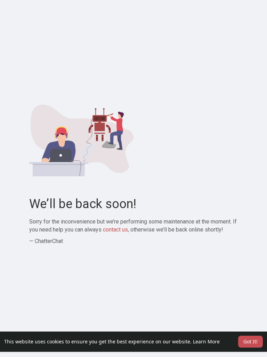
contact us (115, 229)
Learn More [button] (206, 341)
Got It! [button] (250, 341)
